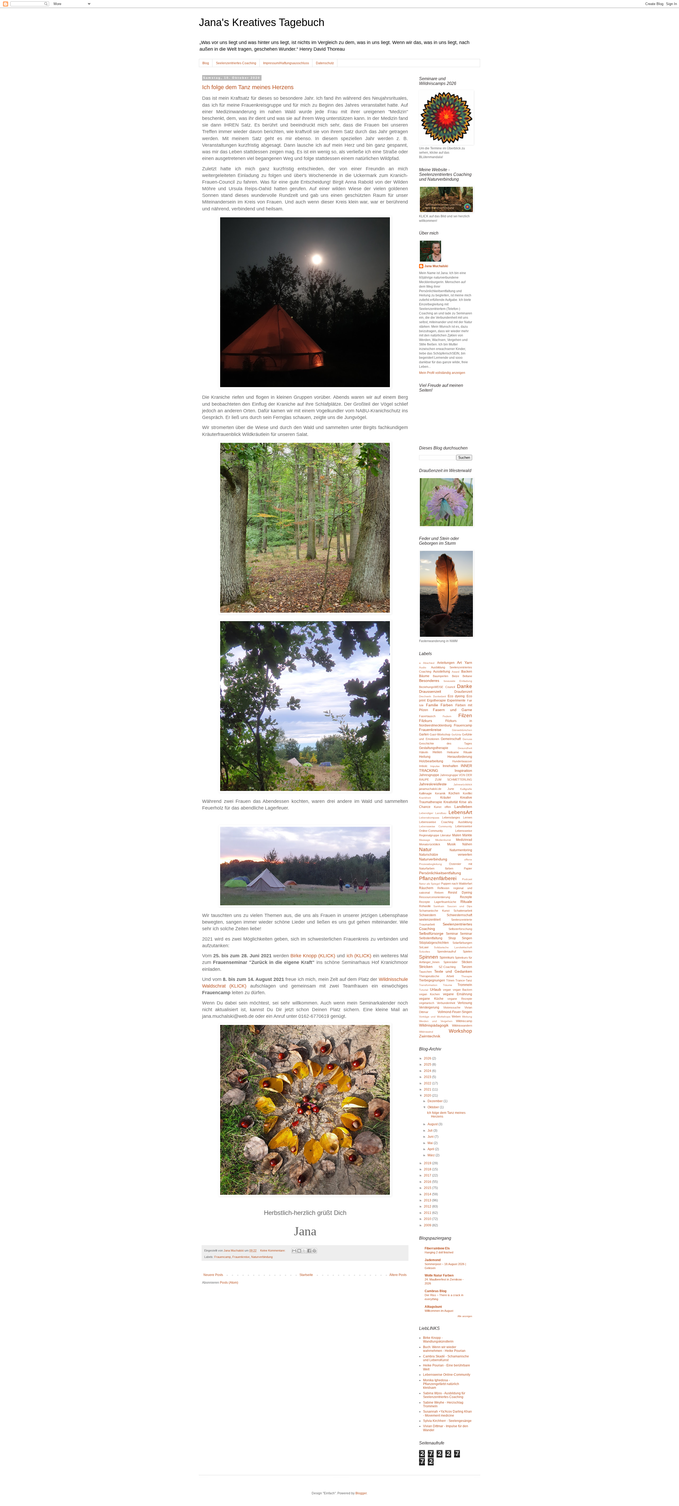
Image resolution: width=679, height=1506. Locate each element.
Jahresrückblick (463, 784)
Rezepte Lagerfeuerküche (437, 901)
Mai (431, 1143)
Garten (424, 734)
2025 (428, 1064)
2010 (428, 1219)
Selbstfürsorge (431, 933)
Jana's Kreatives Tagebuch (261, 22)
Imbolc (423, 766)
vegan (447, 989)
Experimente (456, 700)
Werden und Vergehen (435, 1021)
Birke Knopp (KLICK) (312, 955)
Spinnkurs (446, 957)
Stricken (426, 966)
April (431, 1149)
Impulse (435, 766)
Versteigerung (429, 1007)
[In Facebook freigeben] (309, 1250)
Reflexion (443, 888)
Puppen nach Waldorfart (456, 883)
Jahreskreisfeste (433, 784)
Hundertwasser (462, 761)
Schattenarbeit (463, 910)
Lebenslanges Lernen (457, 817)
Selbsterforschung (460, 929)
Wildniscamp (464, 1021)
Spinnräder (450, 962)
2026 (428, 1058)
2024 (428, 1071)
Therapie (466, 976)
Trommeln (465, 985)
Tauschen (425, 971)
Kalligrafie (466, 788)
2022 (428, 1083)
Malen (456, 835)
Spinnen (428, 957)
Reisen (438, 892)
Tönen (450, 980)
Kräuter (445, 797)
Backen (466, 671)
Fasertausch (427, 716)
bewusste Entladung (458, 681)
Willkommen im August (439, 1310)
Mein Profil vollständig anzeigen (442, 373)
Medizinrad (464, 840)
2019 (428, 1163)
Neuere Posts (213, 1275)
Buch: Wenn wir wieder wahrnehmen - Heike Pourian (444, 1349)
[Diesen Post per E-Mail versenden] (294, 1250)
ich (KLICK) (359, 955)
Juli (430, 1130)
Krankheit (425, 797)
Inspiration (463, 770)
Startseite (306, 1275)
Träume (447, 985)
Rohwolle (425, 906)
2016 (428, 1182)
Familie (432, 705)
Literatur (445, 835)
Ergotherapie (436, 700)
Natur (425, 849)
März (432, 1155)
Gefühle (456, 734)
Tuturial (423, 989)
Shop (452, 938)
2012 (428, 1206)
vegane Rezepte (459, 998)
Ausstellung (441, 671)
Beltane (467, 676)
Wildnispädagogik (434, 1025)
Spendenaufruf (446, 951)
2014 (428, 1194)
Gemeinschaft (451, 739)
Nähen (467, 844)
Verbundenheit (446, 1003)
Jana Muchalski (436, 266)
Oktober (434, 1107)
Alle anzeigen (465, 1316)
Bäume (424, 676)
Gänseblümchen (462, 730)
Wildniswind (426, 1031)
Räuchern (426, 888)
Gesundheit (465, 748)
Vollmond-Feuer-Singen (455, 1012)
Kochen (454, 793)
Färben (447, 705)
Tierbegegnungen (432, 980)
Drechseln (425, 696)
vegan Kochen (429, 994)
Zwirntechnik (429, 1036)
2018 (428, 1169)
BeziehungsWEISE (431, 687)
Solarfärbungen (462, 942)
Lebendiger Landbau (432, 813)
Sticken (467, 962)
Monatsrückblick (429, 844)
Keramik (440, 793)
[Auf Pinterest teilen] (314, 1250)
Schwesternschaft (459, 915)
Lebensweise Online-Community (446, 1375)
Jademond (433, 1260)
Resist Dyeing (460, 892)
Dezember (435, 1101)
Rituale (466, 901)
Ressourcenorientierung (434, 897)
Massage (424, 839)
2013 (428, 1200)
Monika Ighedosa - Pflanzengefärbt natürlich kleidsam (441, 1384)
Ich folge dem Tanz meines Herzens (248, 87)
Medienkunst (443, 839)
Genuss (467, 739)
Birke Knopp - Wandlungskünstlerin (438, 1339)
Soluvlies (424, 951)
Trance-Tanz (463, 980)
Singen (467, 938)
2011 (428, 1213)
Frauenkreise (241, 1256)
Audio (422, 667)
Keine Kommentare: (273, 1250)
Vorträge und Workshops (434, 1016)
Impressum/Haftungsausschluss (286, 63)
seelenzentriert (430, 919)
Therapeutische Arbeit (436, 976)
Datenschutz (325, 63)
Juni (431, 1137)
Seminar (452, 934)
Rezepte (466, 897)
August (433, 1124)
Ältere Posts (398, 1275)
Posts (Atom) (229, 1282)
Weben (456, 1016)
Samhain (438, 906)
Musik (451, 844)
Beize (455, 676)
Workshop (460, 1031)
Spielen (467, 951)
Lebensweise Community (435, 826)
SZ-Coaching (447, 966)
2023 (428, 1077)
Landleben (463, 806)
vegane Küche (431, 999)
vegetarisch (426, 1003)
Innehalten (450, 766)
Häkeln (423, 752)
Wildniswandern (462, 1025)
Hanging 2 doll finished (439, 1252)
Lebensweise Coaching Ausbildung (445, 822)
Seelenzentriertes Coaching (236, 63)
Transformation (428, 985)
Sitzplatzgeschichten (434, 943)
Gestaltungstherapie (433, 748)
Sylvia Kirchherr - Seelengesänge (447, 1421)
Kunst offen (442, 806)
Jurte (450, 788)
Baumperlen (440, 676)
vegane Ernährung (457, 994)
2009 (428, 1225)
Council (450, 687)
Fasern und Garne (452, 710)
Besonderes (429, 680)
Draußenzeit (463, 692)
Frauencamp (222, 1256)
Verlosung (465, 1003)
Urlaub (435, 989)
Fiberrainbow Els (437, 1248)
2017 (428, 1175)
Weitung (467, 1016)
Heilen (437, 752)
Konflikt (467, 793)
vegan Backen (462, 989)
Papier (468, 868)
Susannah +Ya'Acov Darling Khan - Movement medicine (447, 1413)
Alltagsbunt (433, 1307)
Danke (464, 686)
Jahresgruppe (429, 775)
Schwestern (427, 915)
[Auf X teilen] (304, 1250)
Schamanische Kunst (434, 910)
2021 (428, 1089)
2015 (428, 1188)
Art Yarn (464, 662)
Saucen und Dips (459, 906)
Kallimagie (425, 793)
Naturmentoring (461, 850)
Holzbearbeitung (431, 761)
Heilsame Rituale (459, 752)
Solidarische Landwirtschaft (453, 947)
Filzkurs (425, 721)
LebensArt (460, 812)
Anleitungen (446, 663)
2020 (428, 1095)
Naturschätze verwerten (445, 854)
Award (455, 671)
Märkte (467, 835)
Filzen (465, 715)
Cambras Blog (435, 1291)
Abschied (428, 662)
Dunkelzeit (439, 696)
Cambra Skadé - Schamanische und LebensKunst (446, 1358)
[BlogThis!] (299, 1250)
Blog (205, 63)
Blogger (361, 1493)
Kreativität (450, 802)
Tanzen (467, 967)
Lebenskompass (429, 817)
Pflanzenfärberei (437, 878)
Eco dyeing (456, 696)
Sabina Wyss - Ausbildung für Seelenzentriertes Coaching (444, 1395)
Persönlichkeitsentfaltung (440, 873)
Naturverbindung (262, 1256)
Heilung (424, 757)
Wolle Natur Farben (439, 1275)
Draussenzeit (430, 691)
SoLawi (423, 947)
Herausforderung (459, 757)
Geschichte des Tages (445, 743)
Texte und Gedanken (453, 971)
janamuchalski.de (430, 788)
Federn (447, 716)
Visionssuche (451, 1007)
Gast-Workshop (440, 734)
